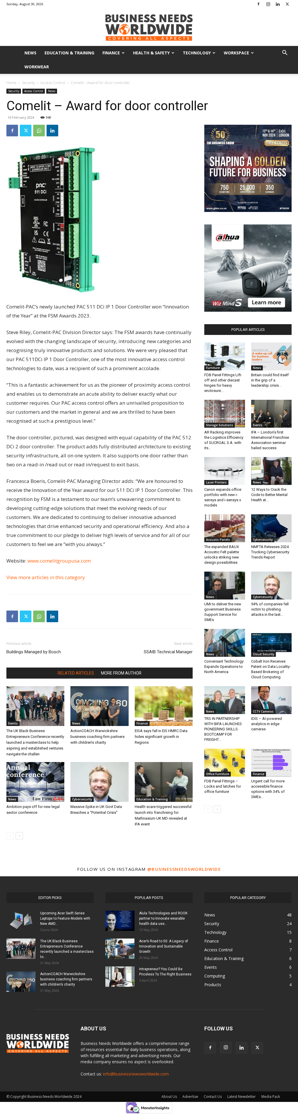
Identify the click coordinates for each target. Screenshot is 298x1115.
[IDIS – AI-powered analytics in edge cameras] (271, 700)
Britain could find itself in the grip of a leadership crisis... (270, 380)
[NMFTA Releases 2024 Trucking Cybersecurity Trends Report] (271, 528)
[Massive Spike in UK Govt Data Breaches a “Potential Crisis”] (99, 782)
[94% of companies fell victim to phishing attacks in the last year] (271, 586)
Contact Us (213, 1096)
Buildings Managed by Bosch (33, 651)
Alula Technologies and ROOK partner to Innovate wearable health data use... (163, 918)
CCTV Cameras (263, 711)
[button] (285, 53)
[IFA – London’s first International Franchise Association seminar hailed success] (271, 414)
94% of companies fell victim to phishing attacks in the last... (270, 609)
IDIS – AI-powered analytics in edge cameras (266, 723)
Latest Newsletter (241, 1096)
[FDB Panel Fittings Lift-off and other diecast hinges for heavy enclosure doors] (224, 356)
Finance (111, 53)
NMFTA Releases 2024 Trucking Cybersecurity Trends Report (270, 552)
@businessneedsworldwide (184, 869)
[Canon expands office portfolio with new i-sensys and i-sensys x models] (224, 471)
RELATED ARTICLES (76, 673)
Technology (197, 53)
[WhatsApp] (39, 130)
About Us (169, 1096)
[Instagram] (268, 4)
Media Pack (270, 1096)
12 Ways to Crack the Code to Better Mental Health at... (269, 494)
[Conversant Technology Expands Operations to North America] (224, 643)
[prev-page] (10, 835)
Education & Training (69, 53)
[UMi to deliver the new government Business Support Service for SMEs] (224, 586)
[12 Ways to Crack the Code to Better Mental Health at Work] (271, 471)
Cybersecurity (82, 799)
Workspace (236, 53)
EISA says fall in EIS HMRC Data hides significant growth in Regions (161, 737)
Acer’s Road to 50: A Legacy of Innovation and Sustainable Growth (163, 946)
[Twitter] (287, 4)
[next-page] (19, 835)
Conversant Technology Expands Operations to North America (224, 666)
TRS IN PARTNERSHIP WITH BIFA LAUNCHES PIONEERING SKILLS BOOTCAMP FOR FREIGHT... (223, 729)
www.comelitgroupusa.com (59, 560)
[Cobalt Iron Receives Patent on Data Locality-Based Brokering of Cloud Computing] (271, 643)
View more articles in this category (45, 577)
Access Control (52, 82)
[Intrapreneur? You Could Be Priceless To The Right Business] (119, 976)
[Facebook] (258, 4)
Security (28, 82)
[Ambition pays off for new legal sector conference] (35, 782)
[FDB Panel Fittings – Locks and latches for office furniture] (224, 763)
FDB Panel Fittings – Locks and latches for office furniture (222, 786)
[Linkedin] (277, 4)
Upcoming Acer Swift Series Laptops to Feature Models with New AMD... (65, 918)
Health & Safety (151, 53)
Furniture (213, 368)
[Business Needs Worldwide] (149, 27)
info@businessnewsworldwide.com (136, 1074)
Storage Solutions (219, 425)
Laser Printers (216, 482)
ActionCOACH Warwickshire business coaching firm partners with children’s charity (97, 737)
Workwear (36, 66)
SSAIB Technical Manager (168, 651)
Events (13, 723)
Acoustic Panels (218, 540)
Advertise (190, 1096)
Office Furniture (217, 774)
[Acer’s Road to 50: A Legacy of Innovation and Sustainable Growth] (119, 949)
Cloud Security (263, 654)
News (30, 53)
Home (11, 82)
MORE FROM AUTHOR (121, 673)
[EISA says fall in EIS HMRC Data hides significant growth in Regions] (164, 706)
